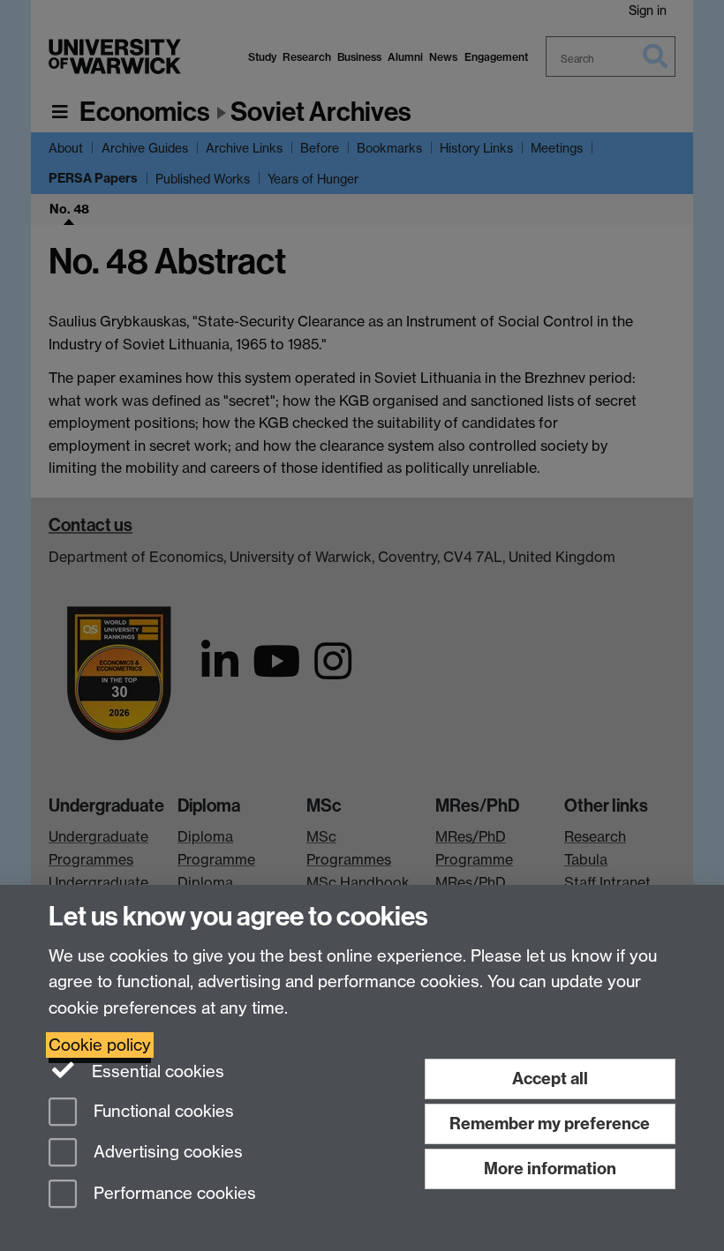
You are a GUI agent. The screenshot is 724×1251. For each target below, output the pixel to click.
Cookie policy (100, 1045)
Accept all (550, 1078)
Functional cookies (161, 1111)
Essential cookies (155, 1071)
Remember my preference (549, 1123)
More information (550, 1168)
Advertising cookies (166, 1152)
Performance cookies (172, 1194)
